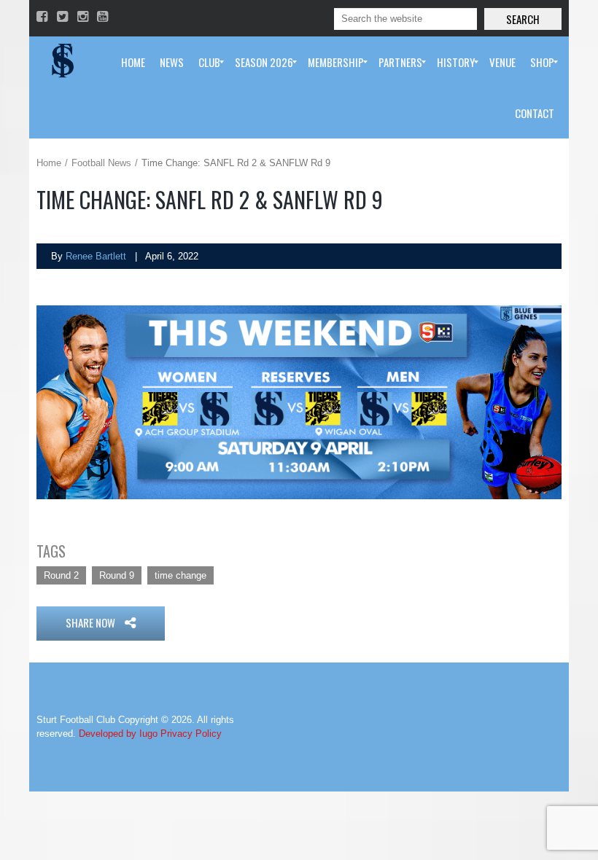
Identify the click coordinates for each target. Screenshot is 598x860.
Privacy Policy (191, 733)
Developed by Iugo (118, 733)
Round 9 (116, 575)
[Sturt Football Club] (61, 61)
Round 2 (61, 575)
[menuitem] (133, 61)
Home (48, 162)
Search (523, 19)
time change (180, 575)
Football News (101, 162)
